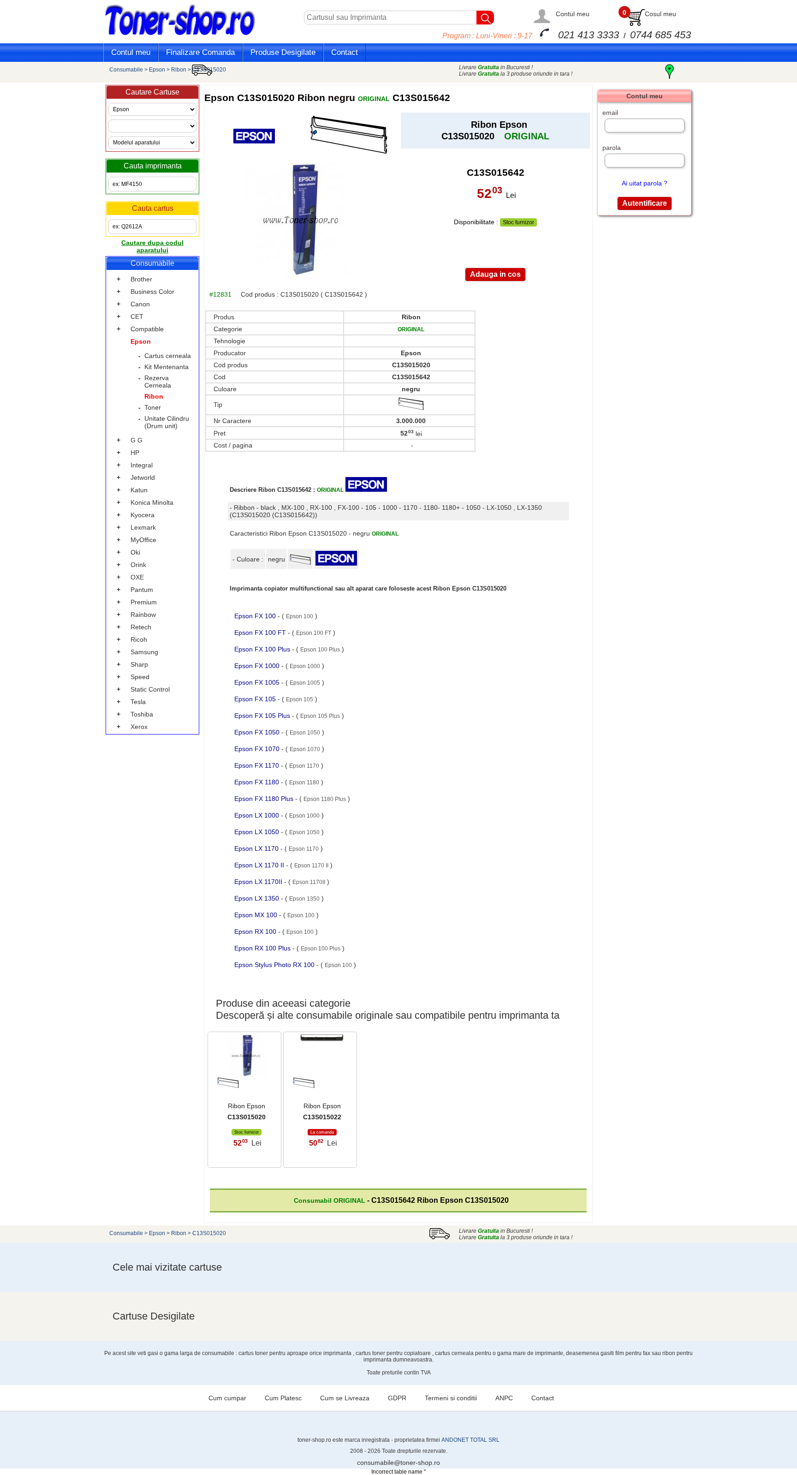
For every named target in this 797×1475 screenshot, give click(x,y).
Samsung (144, 652)
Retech (141, 627)
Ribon (178, 69)
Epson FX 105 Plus (263, 715)
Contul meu (572, 14)
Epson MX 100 (256, 915)
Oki (135, 552)
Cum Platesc (283, 1398)
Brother (141, 279)
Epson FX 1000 (257, 665)
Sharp (139, 664)
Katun (139, 490)
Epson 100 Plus (320, 649)
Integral (142, 465)
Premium (144, 602)
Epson (157, 69)
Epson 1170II (308, 882)
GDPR (397, 1398)
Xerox (139, 726)
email (610, 112)
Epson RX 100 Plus (263, 948)
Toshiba (142, 714)
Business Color (152, 291)
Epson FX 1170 (257, 765)
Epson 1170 (304, 766)
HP (135, 452)
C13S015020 (209, 69)
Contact (344, 52)
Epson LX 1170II (259, 881)
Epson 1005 (305, 683)
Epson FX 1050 (257, 732)
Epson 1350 (304, 899)
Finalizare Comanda (200, 52)
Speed (140, 677)
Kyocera (143, 515)
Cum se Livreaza (344, 1398)
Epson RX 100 (256, 931)
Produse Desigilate (282, 52)
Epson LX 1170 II (260, 865)
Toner (152, 407)
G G (137, 440)
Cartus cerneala (167, 355)
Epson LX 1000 (257, 815)
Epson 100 (299, 616)
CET (137, 316)
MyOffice (143, 539)
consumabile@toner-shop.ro (398, 1462)
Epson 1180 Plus (324, 799)
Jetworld (143, 477)
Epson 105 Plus (320, 716)
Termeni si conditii (451, 1398)
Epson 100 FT (313, 633)
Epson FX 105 (256, 699)
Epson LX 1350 (257, 898)
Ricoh (139, 639)
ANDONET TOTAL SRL (470, 1440)
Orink (138, 564)
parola (611, 147)
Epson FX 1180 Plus (264, 798)
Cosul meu (660, 14)
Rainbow (143, 614)
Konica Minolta (152, 502)
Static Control (150, 689)
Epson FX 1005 (257, 682)
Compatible (147, 329)
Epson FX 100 (256, 616)
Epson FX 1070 (257, 748)
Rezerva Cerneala (157, 381)
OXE (137, 577)
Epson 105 (299, 699)
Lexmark (143, 527)
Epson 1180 (304, 782)
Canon (140, 304)
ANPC (504, 1398)
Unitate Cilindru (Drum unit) (166, 422)
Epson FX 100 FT (261, 632)
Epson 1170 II (311, 865)
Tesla (138, 701)
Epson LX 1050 (257, 832)
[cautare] (485, 17)
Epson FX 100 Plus (263, 649)
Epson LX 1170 (257, 848)
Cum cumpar (227, 1398)
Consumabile (126, 69)
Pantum (142, 589)
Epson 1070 (305, 749)
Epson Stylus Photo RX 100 (275, 964)
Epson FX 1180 (257, 782)
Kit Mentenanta (166, 366)
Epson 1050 (305, 732)
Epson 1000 (305, 666)
